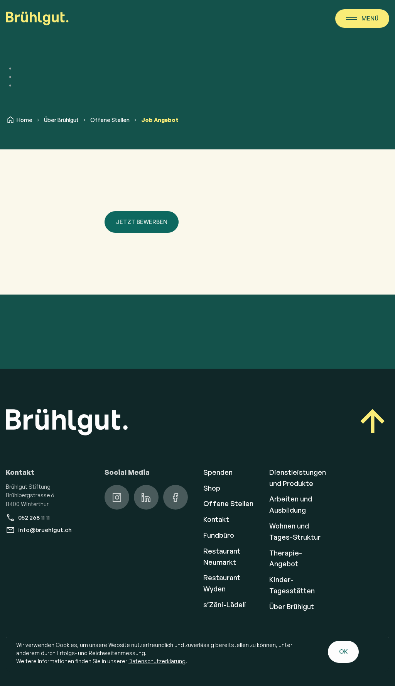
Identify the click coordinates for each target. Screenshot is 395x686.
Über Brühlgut (61, 120)
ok (343, 651)
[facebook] (175, 497)
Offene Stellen (110, 120)
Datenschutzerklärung (157, 661)
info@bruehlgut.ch (45, 530)
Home (24, 120)
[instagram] (117, 497)
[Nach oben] (372, 422)
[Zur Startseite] (37, 18)
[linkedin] (146, 497)
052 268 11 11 (34, 517)
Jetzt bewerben (141, 221)
